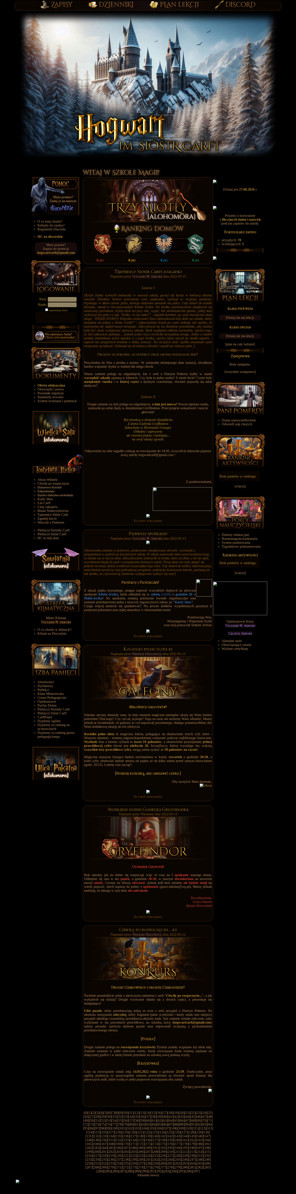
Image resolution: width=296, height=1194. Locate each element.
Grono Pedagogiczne (51, 697)
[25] (210, 1113)
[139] (148, 1136)
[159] (170, 1140)
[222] (133, 1155)
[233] (89, 1159)
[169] (118, 1144)
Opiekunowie (46, 701)
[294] (173, 1171)
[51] (97, 1120)
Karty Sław (45, 499)
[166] (96, 1144)
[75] (103, 1124)
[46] (199, 1116)
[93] (204, 1124)
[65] (176, 1120)
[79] (125, 1124)
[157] (155, 1140)
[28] (97, 1116)
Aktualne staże (232, 641)
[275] (148, 1167)
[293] (166, 1171)
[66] (182, 1120)
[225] (155, 1155)
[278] (170, 1167)
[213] (192, 1152)
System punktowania (236, 542)
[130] (206, 1132)
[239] (133, 1159)
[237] (118, 1159)
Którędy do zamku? (51, 225)
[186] (118, 1148)
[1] (89, 1113)
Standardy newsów (50, 397)
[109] (181, 1128)
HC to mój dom (48, 538)
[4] (101, 1113)
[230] (192, 1155)
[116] (103, 1132)
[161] (185, 1140)
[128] (191, 1132)
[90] (187, 1124)
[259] (155, 1163)
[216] (89, 1155)
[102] (129, 1128)
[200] (96, 1152)
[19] (176, 1113)
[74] (97, 1124)
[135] (118, 1136)
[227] (170, 1155)
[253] (111, 1163)
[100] (115, 1128)
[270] (111, 1167)
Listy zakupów (47, 507)
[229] (185, 1155)
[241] (148, 1159)
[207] (148, 1152)
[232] (207, 1155)
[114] (89, 1132)
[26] (86, 1116)
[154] (133, 1140)
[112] (202, 1128)
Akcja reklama (47, 479)
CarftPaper (44, 717)
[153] (126, 1140)
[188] (133, 1148)
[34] (131, 1116)
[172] (140, 1144)
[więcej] (240, 486)
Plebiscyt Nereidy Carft (53, 530)
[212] (185, 1152)
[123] (154, 1132)
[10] (125, 1113)
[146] (199, 1136)
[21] (187, 1113)
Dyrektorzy (45, 686)
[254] (118, 1163)
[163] (199, 1140)
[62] (159, 1120)
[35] (137, 1116)
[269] (103, 1167)
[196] (192, 1148)
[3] (97, 1113)
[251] (96, 1163)
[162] (192, 1140)
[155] (140, 1140)
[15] (153, 1113)
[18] (170, 1113)
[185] (111, 1148)
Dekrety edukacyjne (235, 535)
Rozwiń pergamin (148, 520)
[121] (140, 1132)
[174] (155, 1144)
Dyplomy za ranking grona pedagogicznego (55, 734)
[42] (176, 1116)
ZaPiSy (61, 4)
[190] (148, 1148)
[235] (103, 1159)
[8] (117, 1113)
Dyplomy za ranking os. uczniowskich (53, 727)
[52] (103, 1120)
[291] (151, 1171)
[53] (108, 1120)
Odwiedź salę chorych (237, 424)
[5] (105, 1113)
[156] (148, 1140)
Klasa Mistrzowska (50, 694)
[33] (125, 1116)
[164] (207, 1140)
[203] (118, 1152)
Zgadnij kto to (47, 518)
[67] (187, 1120)
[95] (86, 1128)
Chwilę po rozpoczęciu (53, 483)
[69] (199, 1120)
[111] (195, 1128)
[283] (207, 1167)
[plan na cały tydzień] (240, 344)
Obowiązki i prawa (50, 389)
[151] (111, 1140)
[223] (140, 1155)
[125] (169, 1132)
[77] (114, 1124)
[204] (126, 1152)
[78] (120, 1124)
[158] (162, 1140)
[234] (96, 1159)
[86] (165, 1124)
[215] (207, 1152)
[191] (155, 1148)
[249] (207, 1159)
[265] (199, 1163)
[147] (207, 1136)
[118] (118, 1132)
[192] (162, 1148)
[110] (188, 1128)
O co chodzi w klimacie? (54, 629)
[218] (103, 1155)
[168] (111, 1144)
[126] (177, 1132)
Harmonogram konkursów (240, 538)
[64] (170, 1120)
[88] (176, 1124)
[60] (148, 1120)
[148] (89, 1140)
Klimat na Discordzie (52, 633)
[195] (185, 1148)
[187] (126, 1148)
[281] (192, 1167)
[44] (187, 1116)
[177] (177, 1144)
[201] (104, 1152)
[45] (193, 1116)
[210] (170, 1152)
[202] (111, 1152)
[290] (144, 1171)
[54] (114, 1120)
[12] (136, 1113)
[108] (173, 1128)
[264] (192, 1163)
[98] (103, 1128)
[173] (148, 1144)
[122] (147, 1132)
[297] (196, 1171)
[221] (126, 1155)
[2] (93, 1113)
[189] (140, 1148)
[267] (89, 1167)
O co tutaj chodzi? (49, 221)
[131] (89, 1136)
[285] (107, 1171)
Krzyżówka (148, 1063)
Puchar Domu (47, 705)
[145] (192, 1136)
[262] (177, 1163)
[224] (148, 1155)
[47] (204, 1116)
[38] (153, 1116)
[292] (159, 1171)
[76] (108, 1124)
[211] (177, 1152)
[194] (177, 1148)
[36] (142, 1116)
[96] (91, 1128)
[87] (170, 1124)
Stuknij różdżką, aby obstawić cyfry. (148, 773)
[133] (103, 1136)
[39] (159, 1116)
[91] (193, 1124)
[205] (133, 1152)
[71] (210, 1120)
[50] (91, 1120)
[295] (181, 1171)
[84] (153, 1124)
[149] (96, 1140)
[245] (177, 1159)
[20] (181, 1113)
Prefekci (43, 690)
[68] (193, 1120)
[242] (155, 1159)
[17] (165, 1113)
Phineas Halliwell (147, 654)
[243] (162, 1159)
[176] (170, 1144)
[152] (118, 1140)
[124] (162, 1132)
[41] (170, 1116)
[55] (120, 1120)
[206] (141, 1152)
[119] (125, 1132)
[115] (96, 1132)
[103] (137, 1128)
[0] (86, 1113)
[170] (126, 1144)
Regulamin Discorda (51, 229)
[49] (86, 1120)
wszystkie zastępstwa (240, 372)
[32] (120, 1116)
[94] (210, 1124)
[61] (153, 1120)
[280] (185, 1167)
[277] (162, 1167)
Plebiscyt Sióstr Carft (51, 534)
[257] (140, 1163)
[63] (165, 1120)
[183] (96, 1148)
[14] (148, 1113)
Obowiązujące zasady (237, 645)
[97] (97, 1128)
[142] (170, 1136)
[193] (170, 1148)
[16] (159, 1113)
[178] (185, 1144)
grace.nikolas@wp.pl (175, 886)
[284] (100, 1171)
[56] (125, 1120)
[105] (151, 1128)
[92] (199, 1124)
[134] (111, 1136)
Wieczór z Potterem (50, 522)
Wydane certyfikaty (235, 648)
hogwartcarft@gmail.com (155, 455)
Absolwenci (45, 682)
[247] (192, 1159)
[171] (133, 1144)
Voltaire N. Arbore (147, 276)
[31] (114, 1116)
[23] (198, 1113)
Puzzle (148, 1038)
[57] (131, 1120)
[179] (192, 1144)
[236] (111, 1159)
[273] (133, 1167)
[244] (170, 1159)
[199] (89, 1152)
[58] (137, 1120)
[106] (159, 1128)
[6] (109, 1113)
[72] (86, 1124)
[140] (155, 1136)
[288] (129, 1171)
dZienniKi (116, 4)
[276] (155, 1167)
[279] (177, 1167)
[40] (165, 1116)
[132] (96, 1136)
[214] (199, 1152)
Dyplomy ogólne (49, 721)
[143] (177, 1136)
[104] (144, 1128)
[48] (210, 1116)
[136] (126, 1136)
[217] (96, 1155)
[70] (204, 1120)
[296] (188, 1171)
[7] (113, 1113)
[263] (185, 1163)
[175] (162, 1144)
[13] (142, 1113)
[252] (103, 1163)
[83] (148, 1124)
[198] (207, 1148)
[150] (103, 1140)
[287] (122, 1171)
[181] (207, 1144)
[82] (142, 1124)
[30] (108, 1116)
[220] (118, 1155)
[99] (108, 1128)
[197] (199, 1148)
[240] (140, 1159)
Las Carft (43, 503)
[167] (103, 1144)
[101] (122, 1128)
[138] (140, 1136)
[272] (126, 1167)
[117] (111, 1132)
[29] (103, 1116)
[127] (184, 1132)
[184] (103, 1148)
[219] (111, 1155)
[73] (91, 1124)
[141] (162, 1136)
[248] (199, 1159)
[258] (148, 1163)
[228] (177, 1155)
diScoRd (240, 4)
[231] (199, 1155)
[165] (89, 1144)
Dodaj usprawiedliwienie (239, 420)
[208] (155, 1152)
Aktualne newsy (148, 1175)
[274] (140, 1167)
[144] (185, 1136)
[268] (96, 1167)
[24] (204, 1113)
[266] (207, 1163)
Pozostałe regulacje (50, 393)
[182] (89, 1148)
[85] (159, 1124)
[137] (133, 1136)
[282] (199, 1167)
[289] (137, 1171)
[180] (199, 1144)
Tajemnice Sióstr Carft (52, 514)
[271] (118, 1167)
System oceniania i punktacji (56, 401)
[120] (132, 1132)
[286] (115, 1171)
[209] (163, 1152)
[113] (209, 1128)
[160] (177, 1140)
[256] (133, 1163)
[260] (162, 1163)
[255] (126, 1163)
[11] (131, 1113)
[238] (126, 1159)
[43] (182, 1116)
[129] (199, 1132)
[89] (182, 1124)
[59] (142, 1120)
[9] (121, 1113)
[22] (193, 1113)
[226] (162, 1155)
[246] (185, 1159)
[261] (170, 1163)
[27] (91, 1116)
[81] (137, 1124)
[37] (148, 1116)
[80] (131, 1124)
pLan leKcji (179, 4)
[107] (166, 1128)
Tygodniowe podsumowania (241, 546)
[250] (89, 1163)
